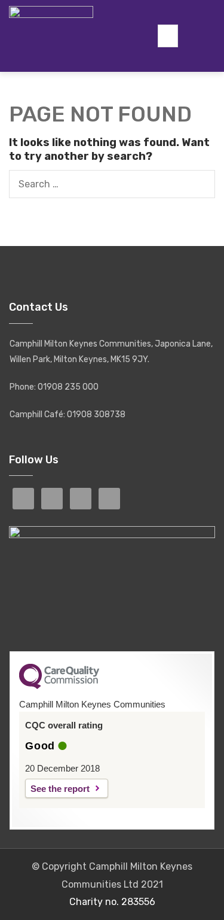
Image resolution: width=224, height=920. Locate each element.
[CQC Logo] (59, 686)
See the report (60, 789)
